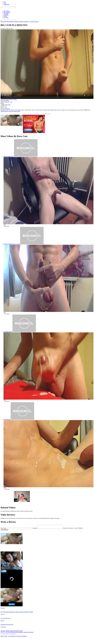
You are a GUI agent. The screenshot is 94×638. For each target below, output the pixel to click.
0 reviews (7, 108)
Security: (65, 528)
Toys (9, 618)
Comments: (34, 528)
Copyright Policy (12, 636)
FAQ (12, 624)
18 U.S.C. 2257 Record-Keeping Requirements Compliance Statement (17, 632)
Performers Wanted (18, 630)
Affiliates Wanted (9, 630)
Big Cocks (7, 104)
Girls (5, 1)
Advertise (3, 630)
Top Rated (6, 13)
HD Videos (35, 21)
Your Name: (3, 528)
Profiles (5, 16)
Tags (7, 618)
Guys (5, 3)
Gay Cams (6, 17)
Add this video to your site (7, 111)
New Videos (6, 11)
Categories (6, 15)
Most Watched (7, 12)
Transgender (6, 4)
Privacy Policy (4, 636)
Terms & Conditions (22, 636)
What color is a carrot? (73, 528)
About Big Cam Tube (6, 624)
